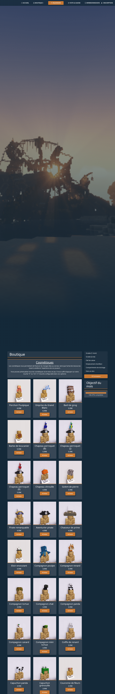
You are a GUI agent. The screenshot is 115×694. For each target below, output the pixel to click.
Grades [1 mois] (91, 353)
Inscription (108, 3)
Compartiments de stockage (95, 368)
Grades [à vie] (90, 357)
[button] (38, 3)
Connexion (95, 3)
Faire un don (90, 371)
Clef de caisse (90, 360)
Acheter (19, 412)
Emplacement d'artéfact (94, 364)
